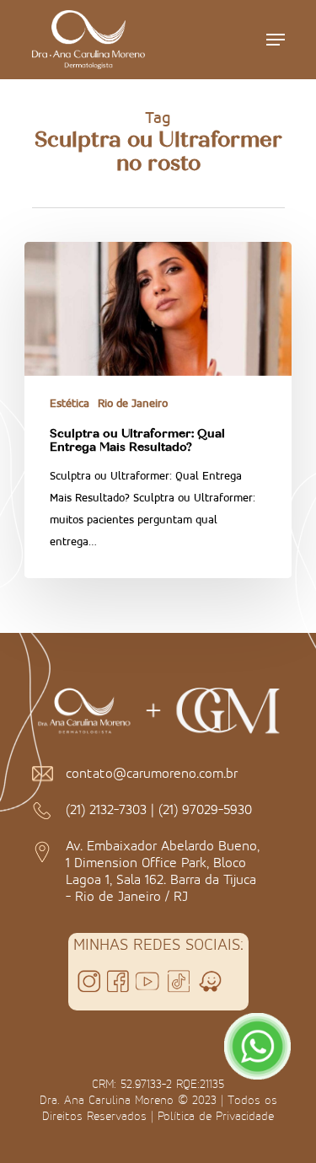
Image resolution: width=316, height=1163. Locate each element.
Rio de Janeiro (133, 403)
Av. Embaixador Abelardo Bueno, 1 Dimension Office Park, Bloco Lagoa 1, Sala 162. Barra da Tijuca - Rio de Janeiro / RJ (163, 870)
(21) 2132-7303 (106, 809)
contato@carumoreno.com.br (152, 772)
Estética (69, 403)
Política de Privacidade (216, 1115)
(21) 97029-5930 (205, 809)
